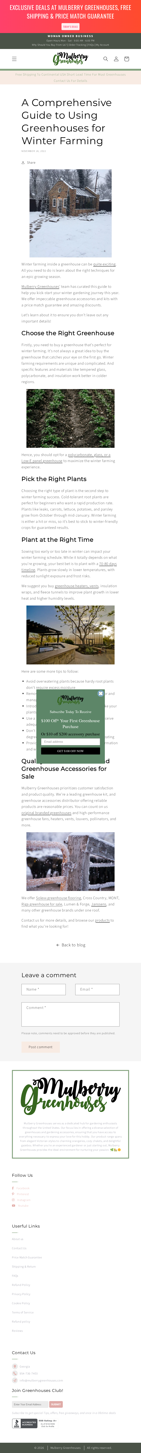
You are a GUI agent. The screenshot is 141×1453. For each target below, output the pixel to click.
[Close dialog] (100, 693)
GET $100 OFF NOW (70, 751)
